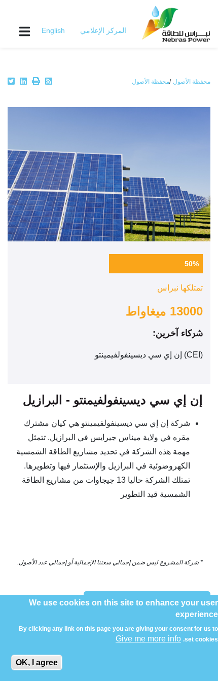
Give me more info (148, 638)
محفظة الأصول (191, 81)
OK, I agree (37, 662)
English (53, 30)
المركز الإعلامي (103, 30)
